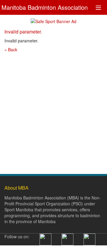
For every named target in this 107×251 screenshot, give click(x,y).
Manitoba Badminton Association (44, 6)
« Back (10, 49)
